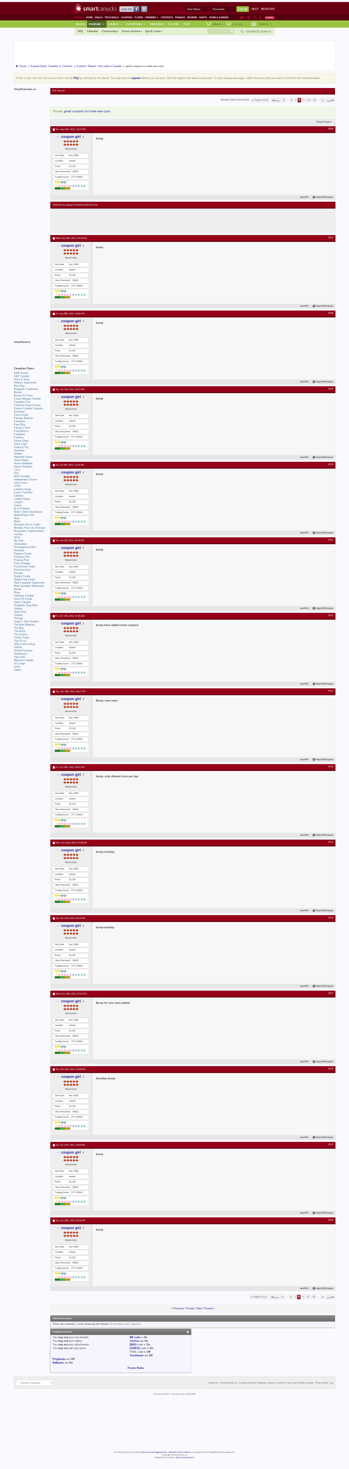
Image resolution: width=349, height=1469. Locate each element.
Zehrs (17, 666)
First (277, 101)
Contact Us (213, 1383)
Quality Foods (22, 576)
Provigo (18, 572)
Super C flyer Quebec (26, 621)
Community (109, 31)
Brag (216, 24)
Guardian (19, 450)
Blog (80, 24)
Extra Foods (21, 414)
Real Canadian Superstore (29, 582)
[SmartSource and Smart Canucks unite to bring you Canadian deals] (30, 351)
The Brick (19, 631)
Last (329, 101)
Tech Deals (112, 17)
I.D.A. (17, 469)
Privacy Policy (321, 1383)
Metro (17, 521)
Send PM (304, 197)
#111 (330, 540)
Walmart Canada (23, 660)
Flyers (139, 17)
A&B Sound (21, 372)
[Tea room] (242, 17)
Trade (265, 24)
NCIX (17, 537)
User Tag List (58, 90)
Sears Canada (22, 602)
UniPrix (18, 647)
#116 (330, 918)
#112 (330, 615)
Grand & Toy (21, 447)
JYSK (17, 485)
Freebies (152, 17)
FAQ (80, 31)
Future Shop (21, 440)
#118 (330, 1069)
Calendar (92, 31)
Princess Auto (22, 569)
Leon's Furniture (23, 492)
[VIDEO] (135, 1348)
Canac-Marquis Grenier (27, 398)
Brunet (18, 392)
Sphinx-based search (185, 1457)
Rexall (17, 589)
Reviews (192, 17)
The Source (20, 634)
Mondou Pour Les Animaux (29, 527)
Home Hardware (23, 463)
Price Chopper (22, 563)
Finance (180, 17)
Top (186, 24)
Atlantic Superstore (25, 382)
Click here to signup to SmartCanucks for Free (75, 205)
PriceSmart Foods (24, 566)
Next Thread (205, 1308)
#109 (330, 389)
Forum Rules (136, 1367)
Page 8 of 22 (261, 100)
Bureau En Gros (23, 395)
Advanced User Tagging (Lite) (154, 1452)
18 (314, 100)
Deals (98, 17)
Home (89, 17)
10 (308, 100)
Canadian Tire (22, 401)
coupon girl (71, 137)
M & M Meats (22, 508)
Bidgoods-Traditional (26, 389)
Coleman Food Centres (27, 405)
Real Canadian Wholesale (29, 585)
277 (73, 177)
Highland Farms (23, 456)
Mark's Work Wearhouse (28, 511)
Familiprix (19, 421)
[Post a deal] (269, 17)
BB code (135, 1337)
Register (267, 9)
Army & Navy (22, 379)
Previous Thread (183, 1308)
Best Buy (19, 385)
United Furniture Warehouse (23, 652)
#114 (330, 766)
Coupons (126, 17)
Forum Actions (131, 31)
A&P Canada (21, 376)
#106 (330, 129)
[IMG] (133, 1344)
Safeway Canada (24, 595)
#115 (330, 842)
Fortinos (18, 437)
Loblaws (18, 495)
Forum (96, 24)
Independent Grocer (25, 479)
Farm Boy (19, 424)
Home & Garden (218, 17)
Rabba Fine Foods (24, 579)
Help (255, 9)
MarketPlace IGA (24, 515)
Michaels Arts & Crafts (27, 524)
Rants (203, 17)
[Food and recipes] (254, 17)
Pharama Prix (22, 556)
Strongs (18, 618)
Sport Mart (20, 611)
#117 (330, 993)
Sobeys (18, 608)
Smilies (134, 1340)
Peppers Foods (23, 553)
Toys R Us (20, 640)
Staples (18, 614)
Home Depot (21, 460)
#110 (330, 464)
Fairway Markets (23, 418)
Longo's (18, 502)
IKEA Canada (22, 476)
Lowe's (18, 505)
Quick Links (152, 31)
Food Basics (21, 431)
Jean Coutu (20, 482)
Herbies (18, 453)
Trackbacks (137, 1355)
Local (239, 24)
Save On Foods (23, 598)
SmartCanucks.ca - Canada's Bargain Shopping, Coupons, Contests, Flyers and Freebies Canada (266, 1383)
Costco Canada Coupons (28, 408)
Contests (167, 17)
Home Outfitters (23, 466)
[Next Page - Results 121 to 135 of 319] (322, 100)
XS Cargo (19, 663)
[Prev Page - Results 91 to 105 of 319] (283, 100)
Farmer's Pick (22, 427)
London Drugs (22, 498)
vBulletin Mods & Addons (179, 1452)
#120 (330, 1220)
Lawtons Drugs (22, 489)
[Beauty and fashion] (248, 17)
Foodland (19, 434)
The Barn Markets (24, 624)
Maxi (17, 518)
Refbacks (58, 1362)
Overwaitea (20, 543)
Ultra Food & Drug (24, 644)
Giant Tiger (20, 443)
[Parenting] (260, 17)
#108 (330, 313)
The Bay (19, 627)
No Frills (19, 540)
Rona (17, 592)
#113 (330, 691)
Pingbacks (59, 1359)
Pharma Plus (21, 560)
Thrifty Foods (21, 637)
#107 (330, 237)
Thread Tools (323, 122)
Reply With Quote (324, 197)
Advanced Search (258, 31)
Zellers (18, 669)
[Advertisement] (127, 221)
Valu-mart (19, 656)
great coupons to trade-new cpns (87, 111)
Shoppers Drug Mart (25, 605)
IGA (16, 473)
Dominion (19, 411)
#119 (330, 1144)
